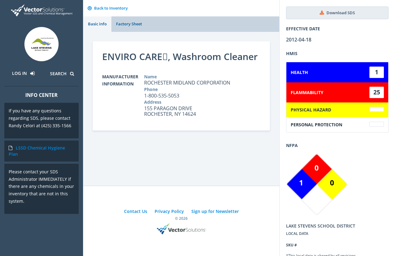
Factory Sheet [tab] (129, 24)
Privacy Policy (169, 211)
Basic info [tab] (97, 24)
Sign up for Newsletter (215, 211)
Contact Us (135, 211)
